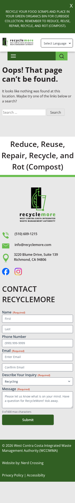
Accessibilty (36, 475)
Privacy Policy (12, 475)
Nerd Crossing (32, 463)
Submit (28, 420)
